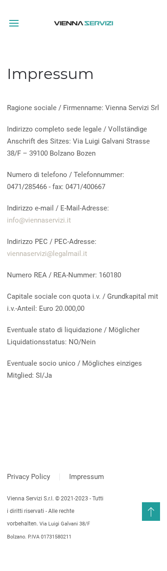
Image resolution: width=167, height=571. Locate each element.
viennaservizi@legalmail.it (47, 253)
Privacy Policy (28, 477)
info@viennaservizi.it (39, 220)
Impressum (86, 477)
